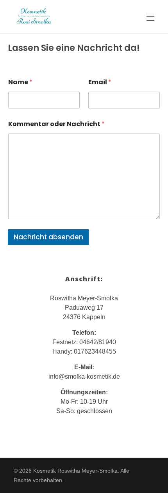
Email (99, 82)
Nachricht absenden (48, 237)
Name (20, 82)
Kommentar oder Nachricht (56, 124)
